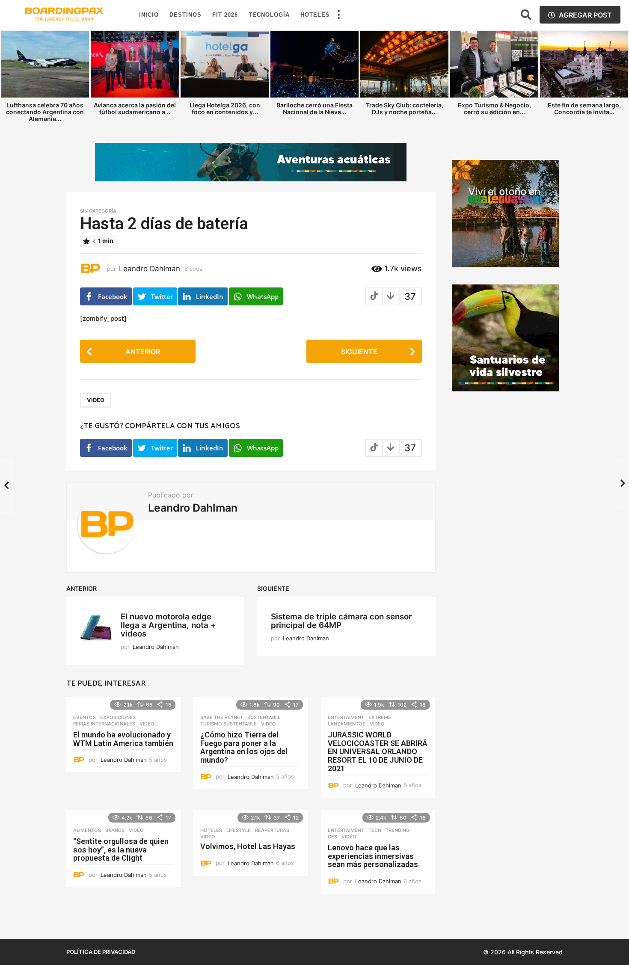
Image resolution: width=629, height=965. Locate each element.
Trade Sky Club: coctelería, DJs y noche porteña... (404, 108)
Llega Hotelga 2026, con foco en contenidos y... (225, 108)
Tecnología (269, 15)
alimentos (87, 830)
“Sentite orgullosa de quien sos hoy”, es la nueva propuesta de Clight (121, 850)
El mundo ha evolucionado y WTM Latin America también (123, 739)
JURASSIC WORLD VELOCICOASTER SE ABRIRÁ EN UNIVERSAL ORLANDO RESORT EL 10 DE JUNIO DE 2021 (377, 751)
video (95, 400)
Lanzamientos (346, 723)
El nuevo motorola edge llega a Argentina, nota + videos (168, 625)
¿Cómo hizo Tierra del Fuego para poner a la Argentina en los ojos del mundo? (244, 747)
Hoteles (315, 15)
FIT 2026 (225, 15)
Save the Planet (221, 717)
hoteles (211, 830)
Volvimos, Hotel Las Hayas (247, 846)
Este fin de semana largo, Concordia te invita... (584, 108)
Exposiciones (118, 717)
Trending (397, 830)
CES (332, 836)
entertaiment (346, 717)
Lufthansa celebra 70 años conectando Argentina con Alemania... (45, 111)
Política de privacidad (100, 951)
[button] (338, 15)
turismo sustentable (228, 723)
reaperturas (272, 830)
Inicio (149, 15)
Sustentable (264, 717)
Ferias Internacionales (104, 723)
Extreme (379, 717)
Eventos (84, 717)
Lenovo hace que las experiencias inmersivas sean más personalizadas (373, 856)
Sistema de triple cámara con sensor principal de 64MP (341, 621)
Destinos (185, 15)
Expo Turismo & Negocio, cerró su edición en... (494, 108)
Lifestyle (238, 830)
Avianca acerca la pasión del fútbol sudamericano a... (135, 108)
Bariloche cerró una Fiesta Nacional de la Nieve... (314, 108)
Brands (115, 830)
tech (374, 830)
